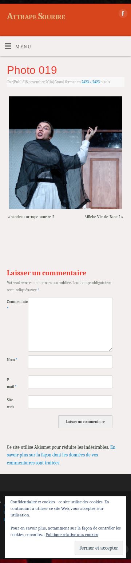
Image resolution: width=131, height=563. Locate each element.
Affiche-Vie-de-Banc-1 (102, 217)
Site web (10, 403)
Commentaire (12, 305)
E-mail (12, 383)
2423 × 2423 (91, 82)
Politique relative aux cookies (72, 534)
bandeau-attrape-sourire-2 (32, 217)
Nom (12, 360)
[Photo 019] (65, 152)
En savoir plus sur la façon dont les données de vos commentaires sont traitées (61, 455)
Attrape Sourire (36, 16)
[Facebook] (122, 14)
